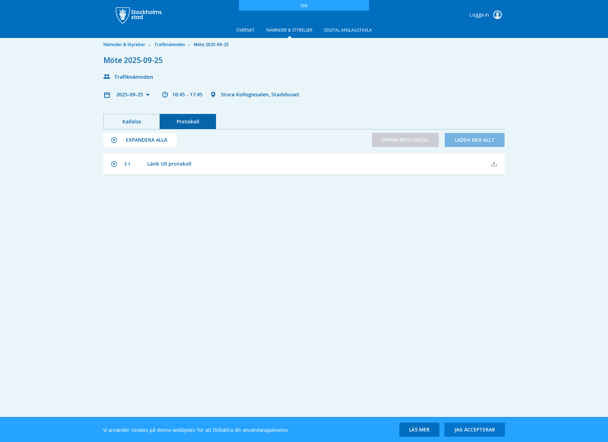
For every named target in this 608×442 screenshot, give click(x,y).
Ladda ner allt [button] (475, 139)
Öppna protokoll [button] (405, 139)
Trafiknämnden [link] (169, 44)
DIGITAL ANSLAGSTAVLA (348, 30)
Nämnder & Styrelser (289, 30)
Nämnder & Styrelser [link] (124, 44)
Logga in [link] (479, 14)
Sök (304, 5)
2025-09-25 (130, 94)
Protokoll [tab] (188, 121)
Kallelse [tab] (131, 121)
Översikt (245, 30)
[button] (140, 140)
